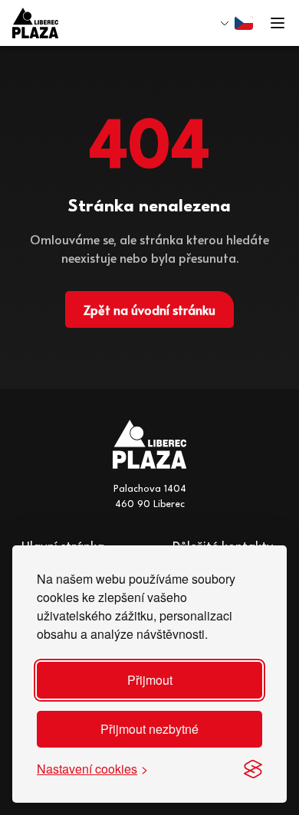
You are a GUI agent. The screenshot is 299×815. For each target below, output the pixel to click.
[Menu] (277, 23)
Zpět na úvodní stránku (149, 309)
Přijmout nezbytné (149, 729)
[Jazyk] (237, 23)
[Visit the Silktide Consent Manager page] (253, 769)
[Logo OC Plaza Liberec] (35, 23)
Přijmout (149, 680)
